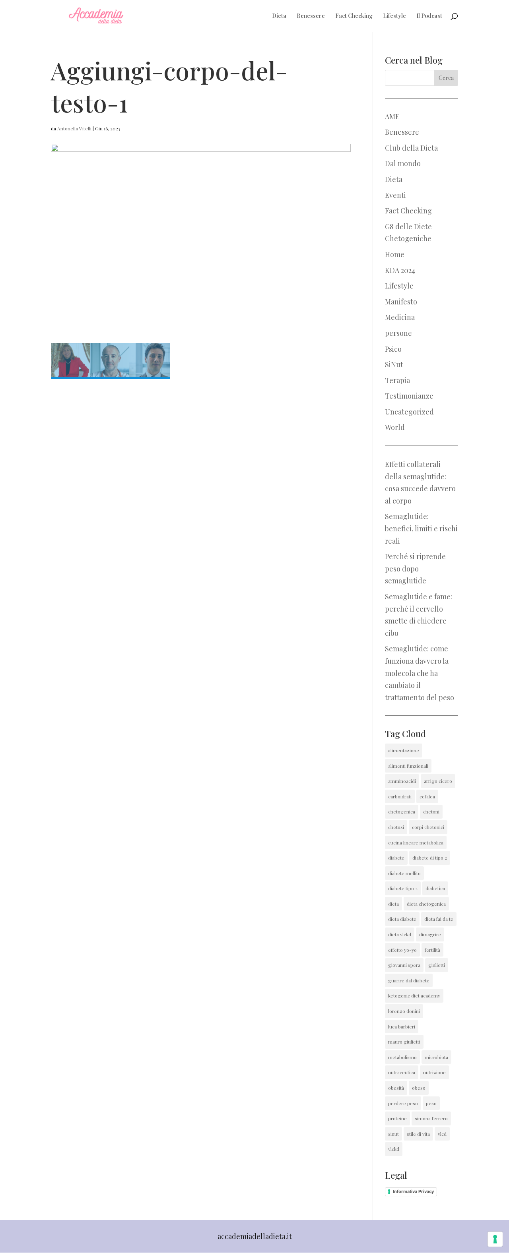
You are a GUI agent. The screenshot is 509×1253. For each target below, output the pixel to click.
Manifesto (401, 301)
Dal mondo (403, 163)
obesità (396, 1088)
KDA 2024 (400, 270)
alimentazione (403, 750)
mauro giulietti (404, 1041)
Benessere (311, 16)
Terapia (397, 380)
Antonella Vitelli (74, 128)
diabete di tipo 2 (429, 857)
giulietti (436, 965)
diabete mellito (404, 873)
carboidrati (400, 796)
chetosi (396, 827)
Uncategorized (409, 411)
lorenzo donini (404, 1011)
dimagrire (430, 934)
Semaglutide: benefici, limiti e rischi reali (421, 528)
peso (431, 1103)
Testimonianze (409, 396)
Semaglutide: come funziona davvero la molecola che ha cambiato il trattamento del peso (419, 673)
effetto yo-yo (402, 950)
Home (394, 254)
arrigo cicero (438, 781)
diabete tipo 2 (403, 888)
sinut (393, 1134)
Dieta (279, 16)
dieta (393, 904)
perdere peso (403, 1103)
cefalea (427, 796)
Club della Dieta (411, 148)
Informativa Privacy (413, 1191)
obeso (418, 1088)
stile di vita (418, 1134)
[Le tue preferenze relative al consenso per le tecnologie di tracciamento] (495, 1239)
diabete (396, 857)
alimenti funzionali (408, 766)
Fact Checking (354, 16)
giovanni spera (404, 965)
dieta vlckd (399, 934)
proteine (397, 1118)
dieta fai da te (438, 919)
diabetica (435, 888)
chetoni (431, 811)
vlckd (393, 1149)
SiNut (394, 364)
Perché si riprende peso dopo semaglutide (415, 568)
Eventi (395, 195)
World (395, 427)
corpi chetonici (428, 827)
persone (398, 333)
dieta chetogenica (426, 904)
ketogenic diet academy (414, 995)
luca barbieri (401, 1026)
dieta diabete (402, 919)
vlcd (442, 1134)
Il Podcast (429, 16)
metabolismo (402, 1057)
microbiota (436, 1057)
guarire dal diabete (408, 980)
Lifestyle (394, 16)
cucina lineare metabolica (415, 842)
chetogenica (401, 811)
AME (392, 116)
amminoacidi (402, 781)
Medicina (400, 317)
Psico (393, 349)
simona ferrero (431, 1118)
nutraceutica (401, 1072)
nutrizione (434, 1072)
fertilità (432, 950)
